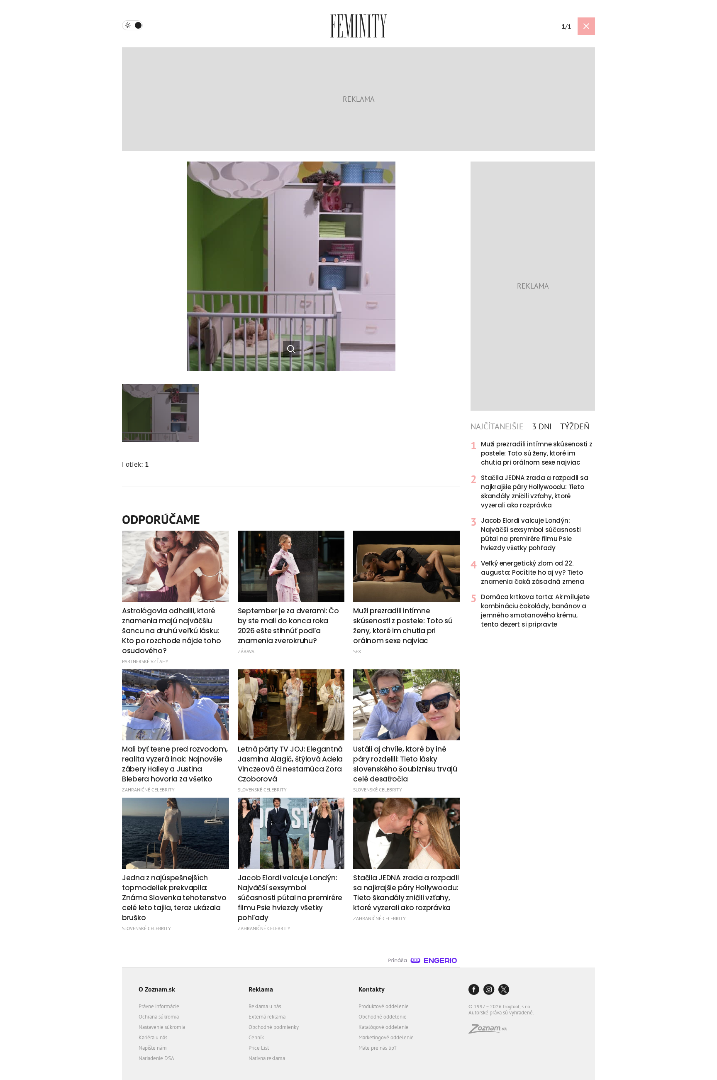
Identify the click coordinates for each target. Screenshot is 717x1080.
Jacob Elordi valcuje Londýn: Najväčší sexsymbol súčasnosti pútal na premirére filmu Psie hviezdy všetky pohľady (530, 534)
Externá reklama (267, 1016)
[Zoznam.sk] (490, 1031)
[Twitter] (503, 990)
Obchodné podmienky (274, 1027)
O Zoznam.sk (157, 989)
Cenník (256, 1037)
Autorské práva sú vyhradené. (501, 1012)
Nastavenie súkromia (162, 1027)
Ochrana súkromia (159, 1016)
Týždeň (574, 426)
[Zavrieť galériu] (586, 26)
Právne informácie (159, 1006)
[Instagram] (488, 990)
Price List (259, 1047)
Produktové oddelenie (383, 1006)
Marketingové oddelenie (386, 1037)
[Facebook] (473, 990)
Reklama (261, 989)
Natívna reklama (267, 1058)
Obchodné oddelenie (382, 1016)
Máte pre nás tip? (377, 1047)
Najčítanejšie (497, 426)
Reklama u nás (265, 1006)
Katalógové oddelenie (383, 1027)
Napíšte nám (153, 1047)
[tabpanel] (533, 534)
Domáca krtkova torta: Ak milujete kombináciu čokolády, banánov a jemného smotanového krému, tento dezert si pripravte (535, 611)
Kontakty (371, 989)
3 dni (542, 426)
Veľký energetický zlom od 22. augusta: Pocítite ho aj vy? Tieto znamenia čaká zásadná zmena (532, 572)
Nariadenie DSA (156, 1058)
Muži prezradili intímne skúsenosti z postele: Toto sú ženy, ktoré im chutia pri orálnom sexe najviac (537, 453)
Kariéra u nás (153, 1037)
